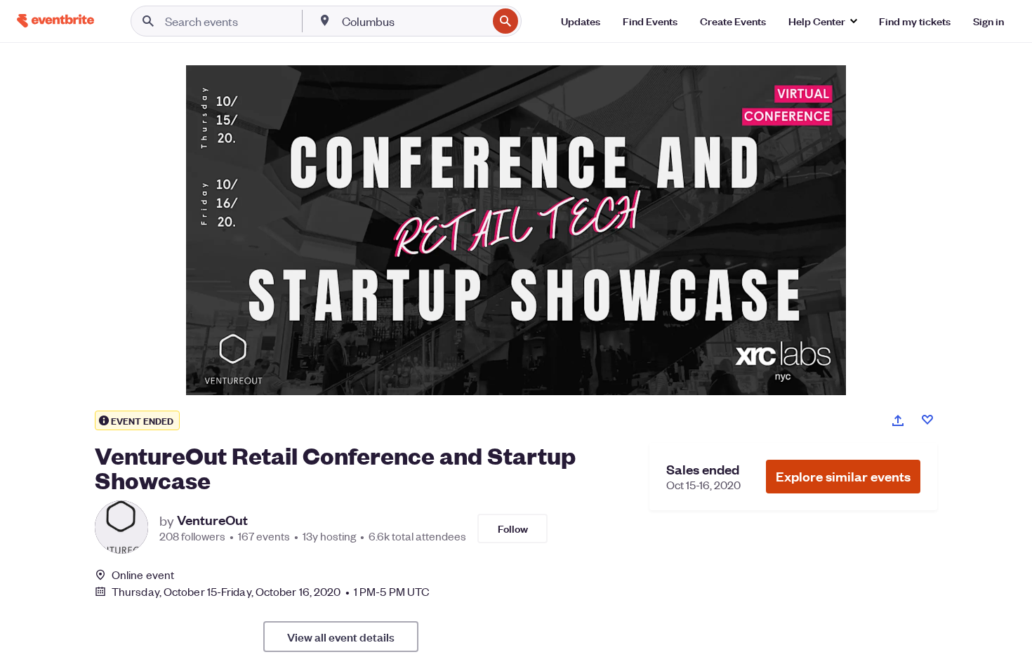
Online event (143, 575)
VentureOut (212, 520)
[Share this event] (898, 420)
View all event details (341, 636)
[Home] (55, 21)
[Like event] (927, 420)
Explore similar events (843, 476)
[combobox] (413, 21)
